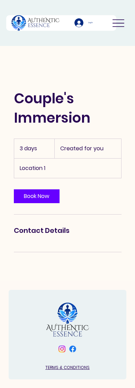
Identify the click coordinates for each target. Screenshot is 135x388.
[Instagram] (61, 348)
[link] (37, 196)
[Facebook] (72, 348)
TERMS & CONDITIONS (67, 367)
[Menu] (118, 23)
